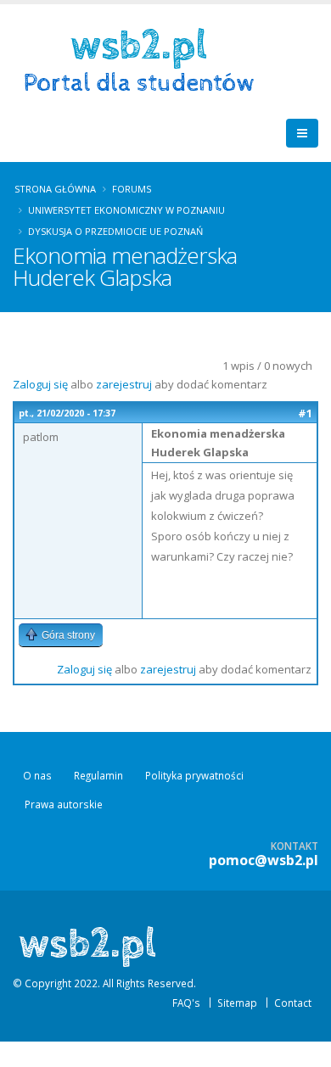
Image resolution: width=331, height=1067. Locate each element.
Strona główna (55, 188)
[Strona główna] (145, 58)
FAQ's (186, 1002)
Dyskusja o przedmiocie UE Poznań (115, 231)
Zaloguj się (40, 384)
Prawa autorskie (64, 804)
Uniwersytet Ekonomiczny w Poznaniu (126, 210)
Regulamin (98, 775)
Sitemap (237, 1002)
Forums (131, 188)
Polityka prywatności (194, 775)
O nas (37, 775)
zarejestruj (124, 384)
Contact (292, 1002)
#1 (305, 413)
